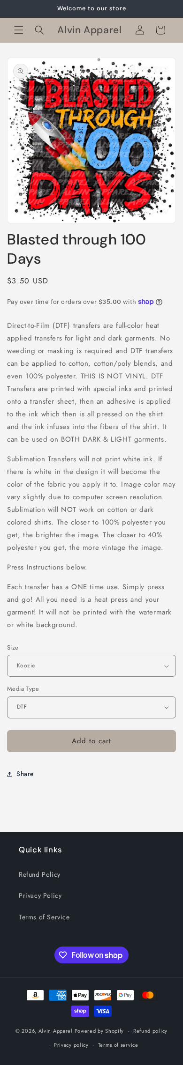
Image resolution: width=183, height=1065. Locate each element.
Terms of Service (44, 917)
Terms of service (118, 1045)
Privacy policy (71, 1045)
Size (13, 647)
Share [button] (25, 773)
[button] (18, 30)
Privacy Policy (40, 895)
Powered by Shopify (99, 1031)
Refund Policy (40, 874)
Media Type (23, 688)
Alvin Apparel (55, 1031)
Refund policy (150, 1031)
